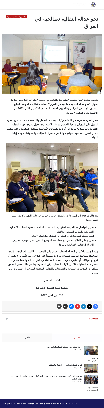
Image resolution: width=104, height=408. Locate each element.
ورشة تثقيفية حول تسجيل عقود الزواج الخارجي (64, 347)
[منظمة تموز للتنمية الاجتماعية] (84, 4)
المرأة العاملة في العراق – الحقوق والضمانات (65, 365)
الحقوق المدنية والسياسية (16, 17)
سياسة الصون (93, 387)
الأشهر (77, 337)
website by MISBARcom (55, 403)
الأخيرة (27, 337)
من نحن (95, 358)
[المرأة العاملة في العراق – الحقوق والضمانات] (91, 368)
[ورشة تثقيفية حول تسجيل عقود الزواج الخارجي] (91, 350)
